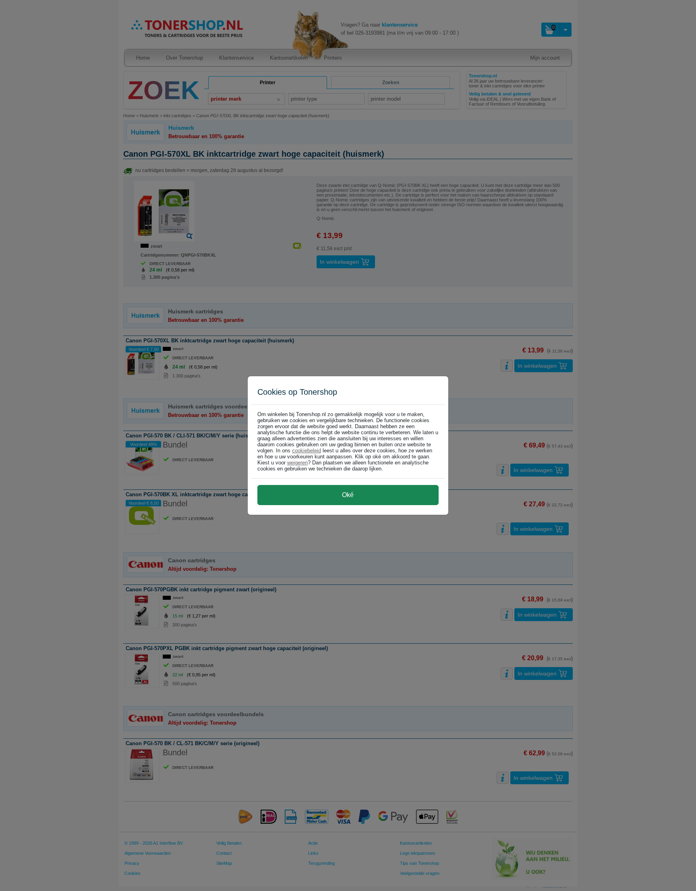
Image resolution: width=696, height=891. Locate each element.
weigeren (297, 463)
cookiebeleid (306, 451)
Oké (348, 494)
